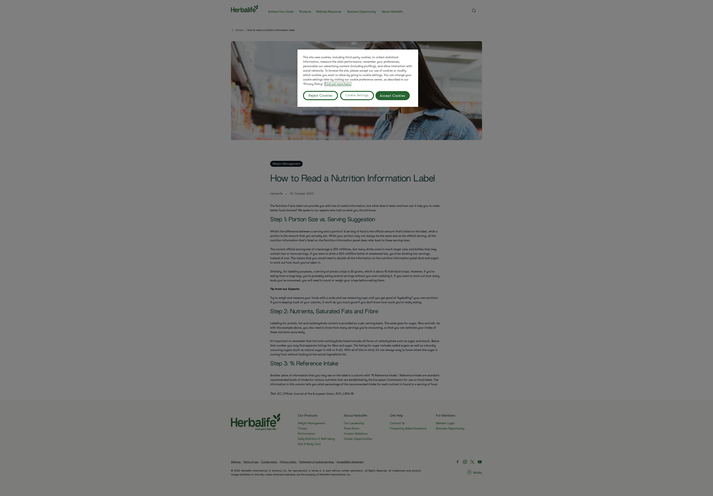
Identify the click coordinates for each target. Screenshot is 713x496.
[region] (357, 78)
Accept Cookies (392, 96)
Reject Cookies (320, 95)
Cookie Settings (357, 95)
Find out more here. (338, 84)
